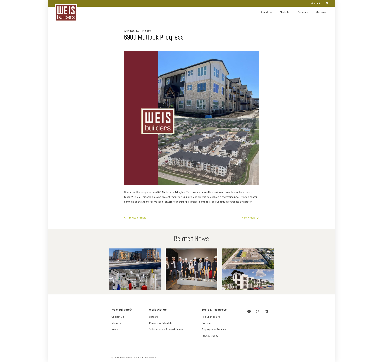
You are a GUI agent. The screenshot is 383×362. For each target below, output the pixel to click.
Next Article (249, 217)
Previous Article (136, 217)
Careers (321, 12)
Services (303, 12)
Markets (284, 12)
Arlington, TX (131, 30)
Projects (147, 30)
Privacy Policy (210, 335)
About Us (266, 12)
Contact (315, 3)
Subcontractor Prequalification (166, 329)
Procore (206, 323)
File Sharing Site (211, 316)
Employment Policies (214, 329)
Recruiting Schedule (160, 323)
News (114, 329)
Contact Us (117, 316)
